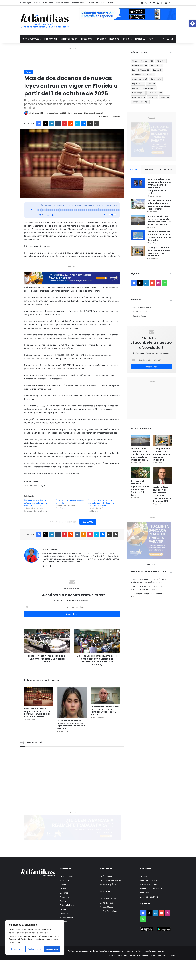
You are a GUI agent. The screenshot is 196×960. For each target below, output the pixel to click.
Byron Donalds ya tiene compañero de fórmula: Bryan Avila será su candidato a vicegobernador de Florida (159, 186)
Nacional (140, 39)
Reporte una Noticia (148, 880)
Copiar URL (88, 522)
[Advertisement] (151, 399)
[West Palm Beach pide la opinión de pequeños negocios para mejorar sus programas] (138, 204)
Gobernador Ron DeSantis (143, 75)
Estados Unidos (78, 3)
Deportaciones (139, 65)
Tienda (110, 3)
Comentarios (166, 169)
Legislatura (138, 84)
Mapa (173, 955)
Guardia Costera (139, 79)
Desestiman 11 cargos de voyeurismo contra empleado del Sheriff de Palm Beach (140, 488)
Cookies (153, 955)
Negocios (114, 39)
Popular (134, 169)
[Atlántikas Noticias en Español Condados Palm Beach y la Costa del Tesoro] (44, 20)
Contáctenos (145, 876)
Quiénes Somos (106, 876)
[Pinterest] (64, 123)
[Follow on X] (40, 113)
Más (151, 39)
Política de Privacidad (139, 955)
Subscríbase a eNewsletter (151, 889)
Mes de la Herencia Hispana (144, 88)
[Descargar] (53, 215)
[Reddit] (70, 123)
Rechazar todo (34, 949)
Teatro (165, 97)
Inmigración (50, 39)
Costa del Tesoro (62, 3)
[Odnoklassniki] (83, 534)
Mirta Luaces (34, 113)
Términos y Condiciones (118, 955)
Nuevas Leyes (155, 93)
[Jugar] (31, 210)
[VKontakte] (77, 534)
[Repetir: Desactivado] (48, 215)
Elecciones (156, 65)
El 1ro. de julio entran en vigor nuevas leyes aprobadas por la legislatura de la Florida (100, 503)
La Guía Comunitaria (96, 3)
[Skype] (77, 123)
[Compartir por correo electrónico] (90, 123)
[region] (34, 937)
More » (78, 562)
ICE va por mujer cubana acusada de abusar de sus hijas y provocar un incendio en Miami (71, 724)
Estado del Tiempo (140, 70)
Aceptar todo (52, 949)
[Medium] (49, 566)
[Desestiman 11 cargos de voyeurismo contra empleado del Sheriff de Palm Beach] (140, 472)
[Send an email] (42, 113)
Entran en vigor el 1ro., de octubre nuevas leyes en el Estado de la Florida (35, 503)
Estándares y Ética (108, 884)
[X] (45, 123)
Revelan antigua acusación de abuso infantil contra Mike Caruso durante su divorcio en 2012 (162, 494)
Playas (152, 97)
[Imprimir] (96, 123)
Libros (151, 84)
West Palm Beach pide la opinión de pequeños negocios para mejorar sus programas (159, 204)
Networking (138, 93)
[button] (192, 23)
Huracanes (156, 79)
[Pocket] (90, 534)
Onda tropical (138, 97)
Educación (86, 39)
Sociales (63, 901)
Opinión (126, 39)
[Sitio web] (43, 566)
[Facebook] (38, 123)
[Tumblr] (58, 123)
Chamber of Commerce (142, 61)
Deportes (64, 893)
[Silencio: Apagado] (105, 215)
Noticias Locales (30, 39)
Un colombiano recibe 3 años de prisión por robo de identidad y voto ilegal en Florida (105, 710)
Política (63, 889)
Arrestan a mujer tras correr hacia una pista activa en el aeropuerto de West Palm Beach (159, 220)
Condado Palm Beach (142, 307)
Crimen (161, 61)
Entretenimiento (69, 39)
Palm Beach (48, 3)
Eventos (101, 39)
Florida (28, 72)
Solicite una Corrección (150, 884)
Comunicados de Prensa (110, 880)
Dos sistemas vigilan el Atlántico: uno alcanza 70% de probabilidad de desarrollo (159, 235)
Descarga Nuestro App (149, 897)
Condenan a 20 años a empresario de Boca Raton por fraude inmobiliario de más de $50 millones (37, 712)
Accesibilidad (163, 955)
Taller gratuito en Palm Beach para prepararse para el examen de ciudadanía (158, 251)
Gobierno (64, 884)
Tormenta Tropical (140, 102)
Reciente (149, 169)
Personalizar (16, 949)
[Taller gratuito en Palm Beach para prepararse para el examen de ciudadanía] (138, 251)
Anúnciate (144, 893)
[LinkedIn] (51, 123)
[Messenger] (83, 123)
